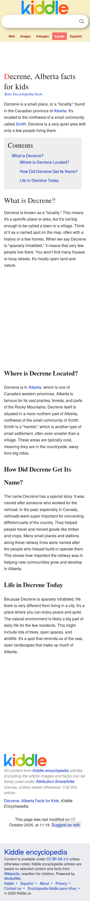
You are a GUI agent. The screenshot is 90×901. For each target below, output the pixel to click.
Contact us (12, 888)
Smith (21, 124)
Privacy (61, 883)
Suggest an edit (66, 824)
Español (76, 36)
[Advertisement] (45, 55)
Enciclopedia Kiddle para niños (52, 888)
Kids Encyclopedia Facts (23, 93)
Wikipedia (12, 873)
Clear (71, 21)
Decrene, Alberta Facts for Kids (31, 800)
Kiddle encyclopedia (50, 770)
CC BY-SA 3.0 (57, 858)
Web (11, 36)
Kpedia (59, 36)
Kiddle (9, 883)
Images (25, 36)
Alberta (60, 111)
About (44, 883)
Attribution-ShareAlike (55, 781)
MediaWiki (12, 878)
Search (82, 21)
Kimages (42, 36)
